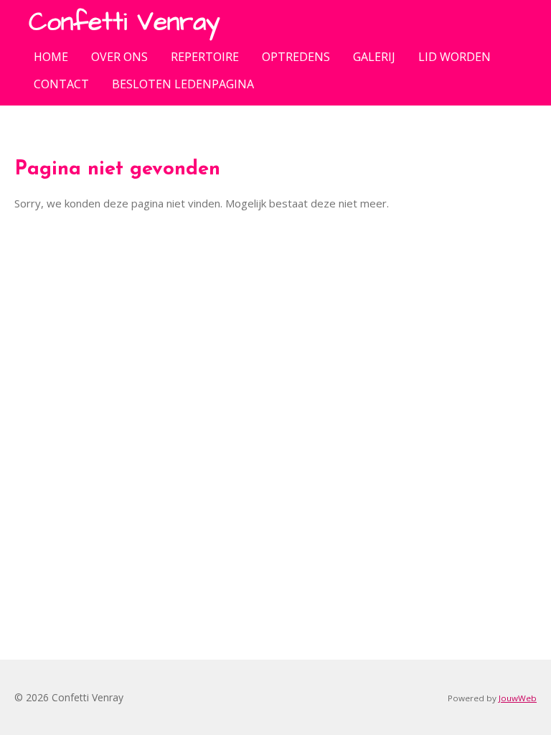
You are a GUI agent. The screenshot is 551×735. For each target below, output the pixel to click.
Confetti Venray (124, 21)
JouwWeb (518, 698)
